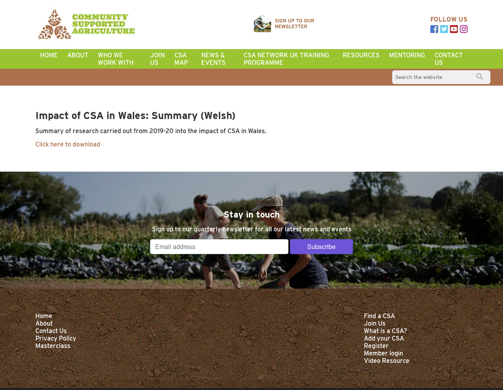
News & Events (213, 58)
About (77, 55)
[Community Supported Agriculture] (86, 24)
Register (376, 346)
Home (49, 55)
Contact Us (449, 58)
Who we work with (116, 58)
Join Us (157, 58)
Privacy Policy (55, 338)
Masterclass (52, 346)
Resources (361, 55)
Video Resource (386, 360)
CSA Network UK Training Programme (286, 58)
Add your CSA (384, 338)
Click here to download (67, 144)
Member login (383, 353)
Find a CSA (379, 316)
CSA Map (181, 58)
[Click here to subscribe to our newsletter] (284, 24)
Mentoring (407, 55)
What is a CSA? (385, 331)
